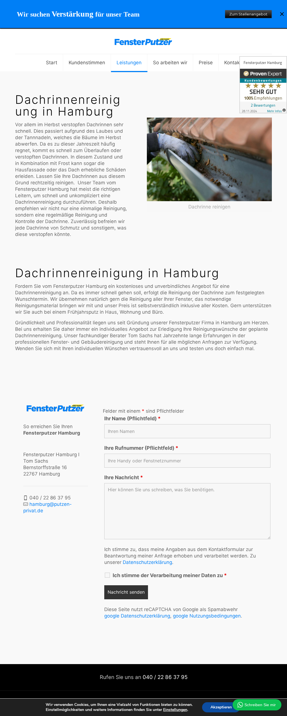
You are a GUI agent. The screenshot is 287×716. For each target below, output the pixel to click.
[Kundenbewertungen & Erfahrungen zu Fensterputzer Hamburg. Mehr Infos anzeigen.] (263, 84)
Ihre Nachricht (123, 477)
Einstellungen (175, 709)
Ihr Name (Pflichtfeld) (132, 418)
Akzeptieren (221, 707)
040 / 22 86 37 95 (165, 677)
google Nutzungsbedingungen (207, 616)
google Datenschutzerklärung (137, 616)
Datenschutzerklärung (147, 562)
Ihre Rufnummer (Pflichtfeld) (141, 448)
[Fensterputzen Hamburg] (143, 41)
